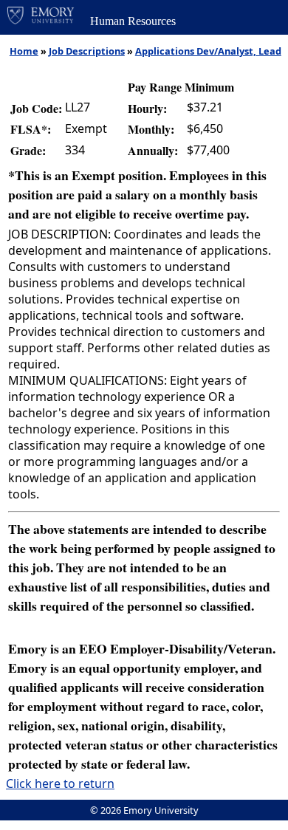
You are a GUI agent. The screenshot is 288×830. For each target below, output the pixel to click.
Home (24, 51)
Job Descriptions (87, 51)
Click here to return (60, 783)
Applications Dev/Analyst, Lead (208, 51)
